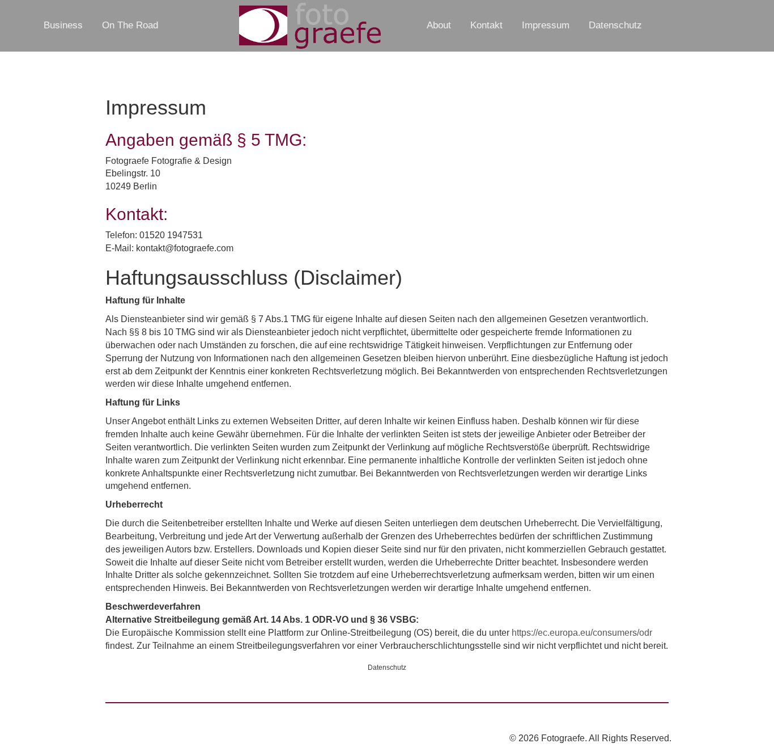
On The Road (130, 25)
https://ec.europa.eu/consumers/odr (582, 632)
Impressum (545, 25)
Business (63, 25)
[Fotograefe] (309, 26)
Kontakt (486, 25)
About (439, 25)
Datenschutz (615, 25)
